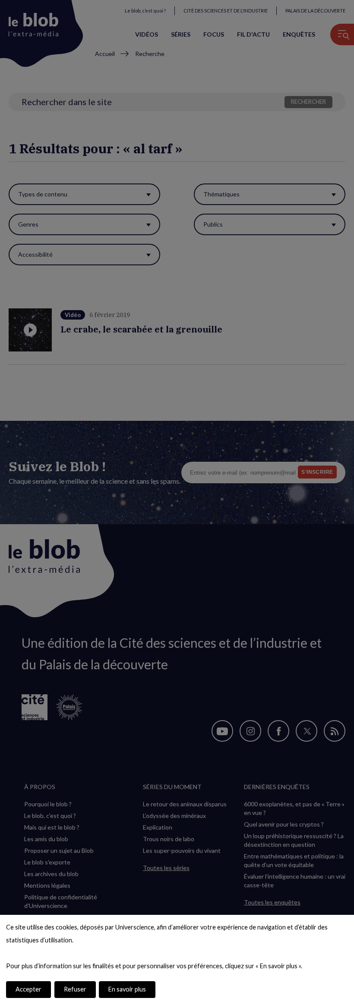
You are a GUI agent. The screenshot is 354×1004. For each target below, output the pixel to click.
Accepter (28, 989)
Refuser (75, 989)
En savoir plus (127, 989)
